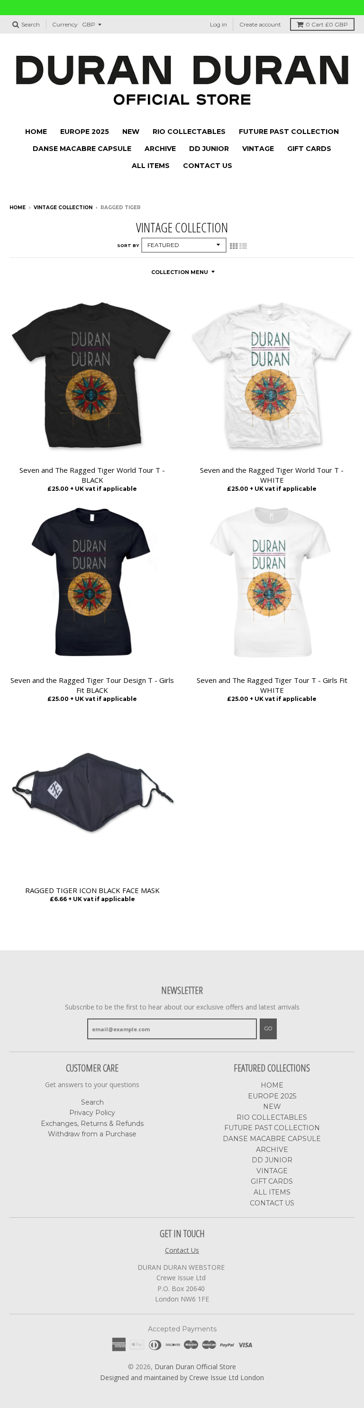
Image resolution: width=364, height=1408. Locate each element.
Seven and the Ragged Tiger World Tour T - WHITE (272, 475)
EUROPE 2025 (84, 131)
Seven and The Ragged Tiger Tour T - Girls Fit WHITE (272, 685)
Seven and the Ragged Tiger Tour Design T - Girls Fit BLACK (92, 685)
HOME (36, 131)
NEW (130, 131)
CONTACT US (207, 165)
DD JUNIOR (209, 148)
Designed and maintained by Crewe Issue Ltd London (182, 1377)
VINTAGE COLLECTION (63, 207)
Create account (260, 24)
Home (17, 207)
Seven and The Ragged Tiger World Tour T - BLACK (92, 475)
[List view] (243, 246)
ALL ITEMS (151, 165)
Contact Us (182, 1250)
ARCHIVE (160, 148)
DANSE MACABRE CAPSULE (82, 148)
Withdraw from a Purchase (92, 1134)
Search (92, 1102)
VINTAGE (258, 148)
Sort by (128, 245)
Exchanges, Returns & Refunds (92, 1123)
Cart (327, 24)
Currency (65, 24)
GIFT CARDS (309, 148)
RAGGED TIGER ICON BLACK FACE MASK (92, 890)
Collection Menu (179, 272)
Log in (218, 24)
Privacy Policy (92, 1112)
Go (268, 1028)
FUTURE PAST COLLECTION (289, 131)
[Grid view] (233, 246)
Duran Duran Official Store (195, 1366)
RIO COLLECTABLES (189, 131)
